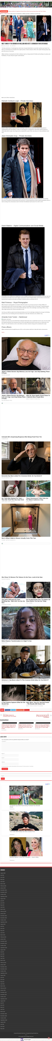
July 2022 (2, 977)
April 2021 (2, 1009)
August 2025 (3, 898)
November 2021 (4, 994)
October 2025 (3, 894)
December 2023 (4, 941)
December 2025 (4, 890)
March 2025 (3, 909)
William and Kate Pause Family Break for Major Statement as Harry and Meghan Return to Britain (9, 726)
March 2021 (3, 1011)
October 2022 (3, 971)
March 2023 (3, 960)
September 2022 (4, 973)
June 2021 (2, 1005)
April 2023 (2, 958)
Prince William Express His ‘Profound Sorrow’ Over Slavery (9, 715)
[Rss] (25, 1035)
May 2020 (2, 1028)
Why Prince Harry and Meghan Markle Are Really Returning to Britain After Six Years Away (42, 726)
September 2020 (4, 1020)
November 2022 (4, 968)
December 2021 (4, 992)
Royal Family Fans (22, 1033)
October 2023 (3, 945)
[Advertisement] (26, 77)
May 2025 (2, 905)
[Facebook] (26, 1035)
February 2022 (3, 988)
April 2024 (2, 932)
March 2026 (3, 883)
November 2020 (4, 1015)
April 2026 (2, 881)
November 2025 (4, 892)
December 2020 (4, 1013)
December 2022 (4, 966)
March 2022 (3, 986)
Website (3, 762)
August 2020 (3, 1022)
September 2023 (4, 947)
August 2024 (3, 924)
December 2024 (4, 915)
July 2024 (2, 926)
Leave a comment (6, 45)
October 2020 (3, 1017)
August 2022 (3, 975)
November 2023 (4, 943)
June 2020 (2, 1026)
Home (2, 13)
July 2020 (2, 1024)
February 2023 (3, 962)
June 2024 (2, 928)
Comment (4, 741)
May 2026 (2, 879)
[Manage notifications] (49, 1038)
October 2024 (3, 919)
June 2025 (2, 902)
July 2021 (2, 1003)
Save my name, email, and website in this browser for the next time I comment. (18, 766)
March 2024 (3, 934)
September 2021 (4, 998)
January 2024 (3, 939)
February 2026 (3, 885)
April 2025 (2, 907)
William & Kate (7, 13)
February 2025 (3, 911)
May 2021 (2, 1007)
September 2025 (4, 896)
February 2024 (3, 937)
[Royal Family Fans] (26, 4)
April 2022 (2, 983)
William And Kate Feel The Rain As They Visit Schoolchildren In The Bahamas (42, 716)
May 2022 (2, 981)
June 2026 (2, 877)
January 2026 (3, 888)
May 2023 (2, 956)
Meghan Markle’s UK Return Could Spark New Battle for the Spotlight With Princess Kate (25, 11)
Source (3, 332)
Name (3, 753)
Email (3, 757)
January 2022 (3, 990)
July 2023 (2, 951)
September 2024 (4, 922)
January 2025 (3, 913)
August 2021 (3, 1000)
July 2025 (2, 900)
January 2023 (3, 964)
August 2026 (3, 873)
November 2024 (4, 917)
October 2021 (3, 996)
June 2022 (2, 979)
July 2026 (2, 875)
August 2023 (3, 949)
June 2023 (2, 954)
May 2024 (2, 930)
